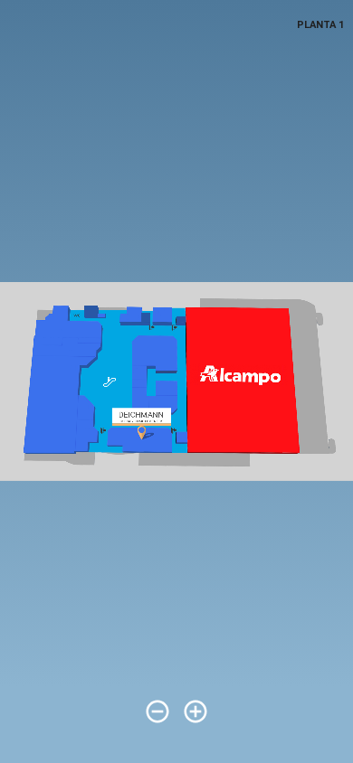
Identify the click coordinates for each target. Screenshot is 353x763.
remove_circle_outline (157, 711)
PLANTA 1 (320, 25)
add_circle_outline (195, 711)
